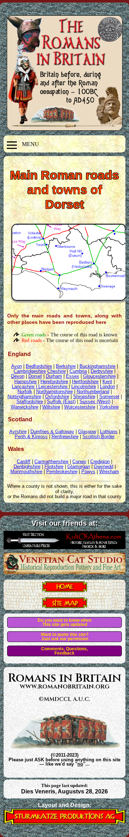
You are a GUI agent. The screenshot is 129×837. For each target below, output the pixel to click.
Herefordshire (54, 381)
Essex (72, 376)
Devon (17, 376)
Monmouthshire (26, 471)
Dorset (35, 376)
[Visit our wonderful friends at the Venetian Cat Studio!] (64, 572)
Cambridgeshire (30, 371)
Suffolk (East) (61, 401)
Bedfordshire (39, 366)
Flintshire (53, 466)
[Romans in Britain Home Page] (64, 589)
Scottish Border (98, 436)
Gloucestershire (99, 376)
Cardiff (23, 461)
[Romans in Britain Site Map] (64, 606)
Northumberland (93, 391)
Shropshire (84, 396)
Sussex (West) (95, 401)
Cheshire (56, 371)
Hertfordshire (85, 381)
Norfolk (25, 391)
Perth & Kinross (31, 436)
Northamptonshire (54, 391)
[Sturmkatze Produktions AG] (64, 823)
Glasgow (87, 431)
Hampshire (25, 381)
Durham (54, 376)
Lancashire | (25, 386)
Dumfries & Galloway (52, 431)
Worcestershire (79, 407)
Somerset (109, 396)
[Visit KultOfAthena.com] (64, 547)
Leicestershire (53, 386)
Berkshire (66, 366)
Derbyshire (102, 371)
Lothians (109, 431)
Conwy (79, 461)
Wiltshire (51, 407)
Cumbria (78, 371)
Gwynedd (103, 466)
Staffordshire (29, 401)
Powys (88, 471)
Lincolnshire (83, 386)
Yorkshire (109, 407)
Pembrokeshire (61, 471)
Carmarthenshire (51, 461)
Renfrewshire (65, 436)
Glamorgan (78, 466)
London (107, 386)
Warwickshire (24, 407)
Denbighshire (27, 466)
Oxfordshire (57, 396)
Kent (107, 381)
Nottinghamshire (24, 396)
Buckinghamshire (97, 366)
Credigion (100, 461)
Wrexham (109, 471)
